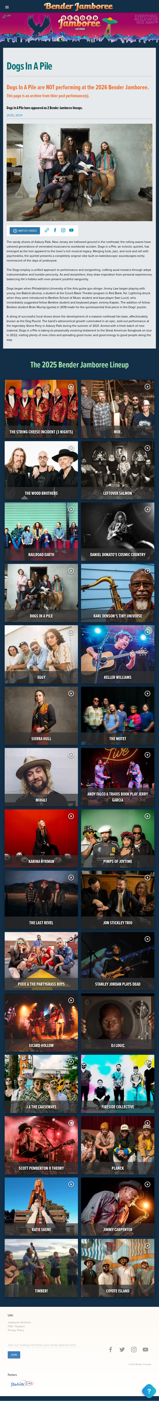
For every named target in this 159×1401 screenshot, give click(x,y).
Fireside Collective (118, 1107)
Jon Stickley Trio (117, 923)
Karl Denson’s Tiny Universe (117, 616)
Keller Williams (117, 677)
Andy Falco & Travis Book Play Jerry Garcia (117, 797)
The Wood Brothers (41, 493)
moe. (118, 432)
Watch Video (25, 231)
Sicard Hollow (41, 1045)
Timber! (41, 1291)
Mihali (41, 800)
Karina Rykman (41, 861)
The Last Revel (41, 923)
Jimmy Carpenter (117, 1229)
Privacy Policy (16, 1330)
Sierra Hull (41, 739)
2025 (10, 115)
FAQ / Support (16, 1326)
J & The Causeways (41, 1107)
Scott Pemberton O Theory (41, 1168)
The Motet (117, 739)
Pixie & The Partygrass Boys (41, 984)
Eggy (41, 677)
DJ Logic (117, 1045)
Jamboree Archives (19, 1322)
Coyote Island (117, 1291)
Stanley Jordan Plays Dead (117, 984)
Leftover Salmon (117, 493)
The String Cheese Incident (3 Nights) (41, 432)
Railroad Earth (41, 554)
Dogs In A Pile (41, 616)
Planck (118, 1168)
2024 (18, 115)
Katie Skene (41, 1229)
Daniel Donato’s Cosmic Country (117, 554)
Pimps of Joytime (117, 861)
